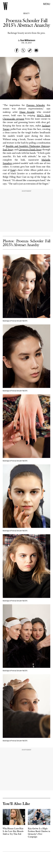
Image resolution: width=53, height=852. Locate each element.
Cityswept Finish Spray (30, 149)
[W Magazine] (5, 6)
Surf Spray (8, 149)
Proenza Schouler (35, 105)
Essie (12, 170)
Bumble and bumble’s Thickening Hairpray (28, 146)
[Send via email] (36, 50)
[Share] (17, 50)
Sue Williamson (27, 40)
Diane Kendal (26, 112)
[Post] (23, 50)
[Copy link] (30, 50)
